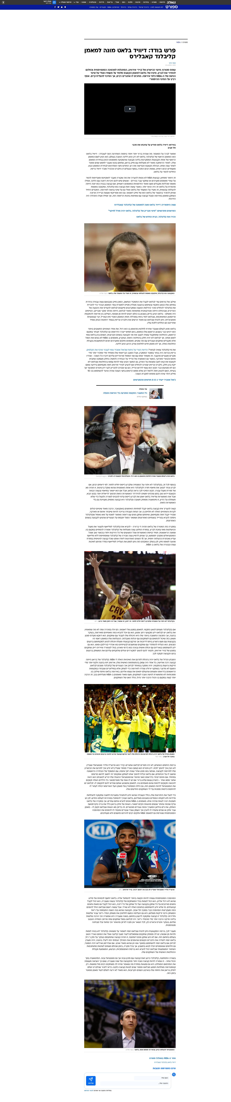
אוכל (117, 2)
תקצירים (103, 7)
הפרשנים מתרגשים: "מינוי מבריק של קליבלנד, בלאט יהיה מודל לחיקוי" (142, 211)
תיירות (101, 2)
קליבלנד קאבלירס (160, 1062)
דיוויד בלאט (172, 1062)
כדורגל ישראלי (144, 7)
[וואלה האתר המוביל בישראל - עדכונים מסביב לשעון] (171, 2)
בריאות (110, 2)
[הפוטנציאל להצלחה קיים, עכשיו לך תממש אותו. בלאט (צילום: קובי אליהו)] (130, 1016)
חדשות (162, 2)
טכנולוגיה (92, 2)
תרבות (137, 2)
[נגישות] (3, 2)
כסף (123, 2)
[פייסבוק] (55, 7)
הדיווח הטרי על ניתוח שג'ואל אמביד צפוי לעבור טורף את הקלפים (117, 350)
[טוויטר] (58, 7)
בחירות (146, 2)
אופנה (83, 2)
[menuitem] (161, 2)
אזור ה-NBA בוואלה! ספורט (162, 1058)
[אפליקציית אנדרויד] (65, 7)
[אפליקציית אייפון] (61, 7)
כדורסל (123, 7)
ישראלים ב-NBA (113, 7)
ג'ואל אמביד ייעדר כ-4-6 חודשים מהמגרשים (154, 380)
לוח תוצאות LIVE (157, 7)
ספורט (154, 2)
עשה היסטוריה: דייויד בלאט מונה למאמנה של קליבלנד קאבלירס (145, 205)
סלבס (130, 2)
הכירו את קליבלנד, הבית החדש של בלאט (156, 217)
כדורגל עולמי (132, 7)
